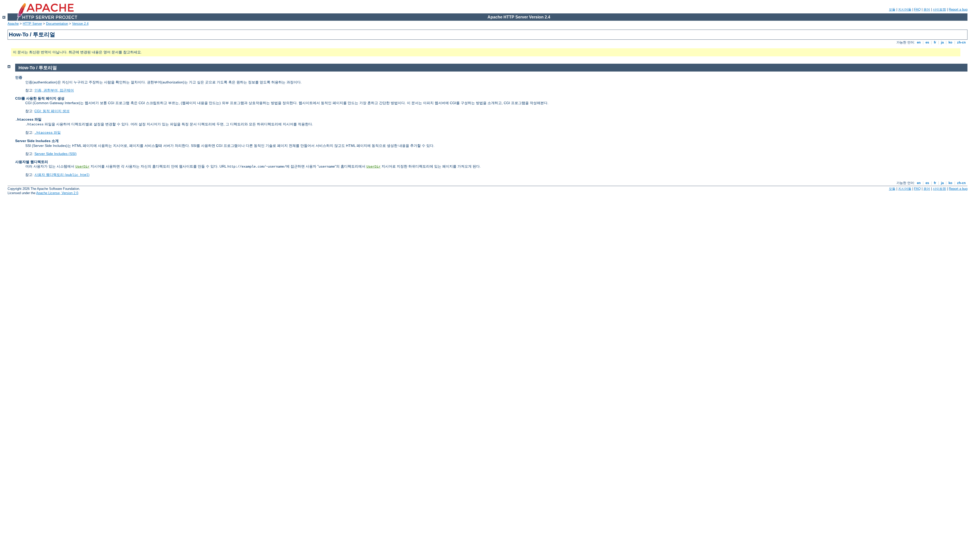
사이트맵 (939, 9)
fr (935, 42)
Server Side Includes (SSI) (55, 154)
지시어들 (904, 9)
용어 (926, 9)
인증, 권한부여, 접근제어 (54, 90)
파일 (47, 132)
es (927, 42)
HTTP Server (32, 24)
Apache (13, 24)
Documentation (57, 24)
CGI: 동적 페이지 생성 (52, 111)
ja (942, 42)
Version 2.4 (80, 24)
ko (950, 42)
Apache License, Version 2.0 (57, 193)
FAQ (917, 9)
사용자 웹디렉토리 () (62, 175)
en (919, 42)
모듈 (892, 9)
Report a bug (958, 9)
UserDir (82, 167)
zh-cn (961, 42)
